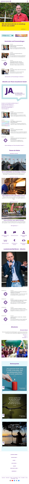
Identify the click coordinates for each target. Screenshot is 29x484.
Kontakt (11, 477)
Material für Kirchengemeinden (7, 107)
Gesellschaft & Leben (13, 468)
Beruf (25, 336)
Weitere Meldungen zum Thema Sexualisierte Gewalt (14, 145)
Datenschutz (7, 477)
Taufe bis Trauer (14, 457)
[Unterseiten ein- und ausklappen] (17, 454)
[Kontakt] (28, 241)
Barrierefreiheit (15, 477)
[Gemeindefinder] (28, 243)
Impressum (3, 477)
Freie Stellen (24, 337)
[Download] (2, 391)
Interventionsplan (5, 108)
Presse (19, 477)
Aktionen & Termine (14, 454)
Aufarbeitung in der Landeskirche (7, 105)
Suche (17, 478)
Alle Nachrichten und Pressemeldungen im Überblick (14, 76)
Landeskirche (14, 471)
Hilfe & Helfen (14, 463)
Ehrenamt (25, 334)
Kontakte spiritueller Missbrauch (7, 104)
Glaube (14, 460)
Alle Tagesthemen (14, 225)
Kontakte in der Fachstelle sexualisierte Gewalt (10, 103)
